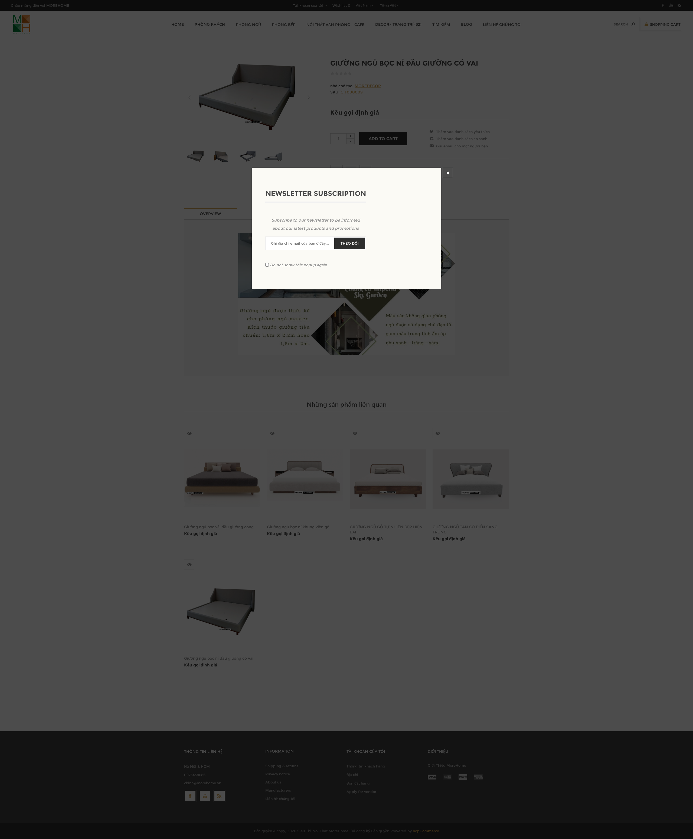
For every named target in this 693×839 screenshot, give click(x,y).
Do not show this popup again (298, 265)
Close (448, 173)
